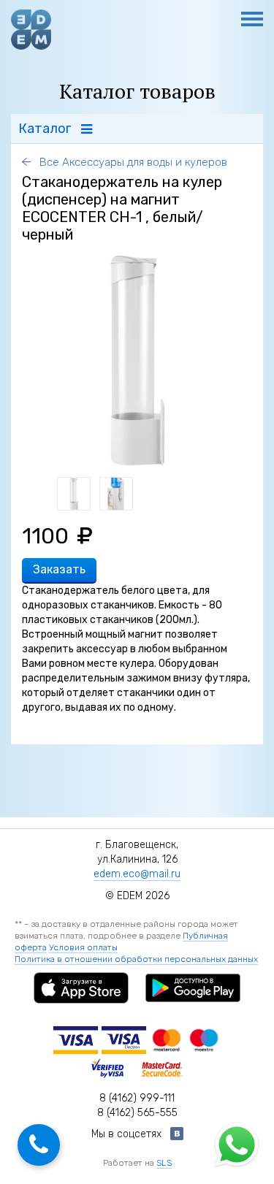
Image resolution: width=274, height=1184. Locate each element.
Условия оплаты (83, 947)
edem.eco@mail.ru (137, 874)
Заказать (59, 569)
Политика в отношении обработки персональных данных (136, 959)
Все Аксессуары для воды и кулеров (132, 162)
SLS (164, 1163)
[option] (137, 360)
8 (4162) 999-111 (137, 1098)
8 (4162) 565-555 (137, 1113)
